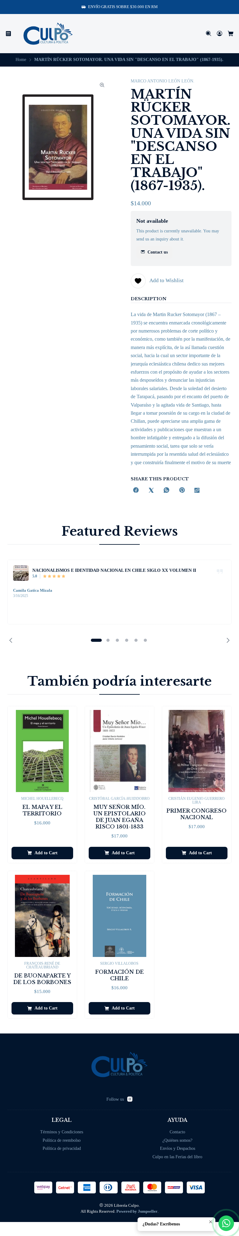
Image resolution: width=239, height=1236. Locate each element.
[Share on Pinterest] (181, 491)
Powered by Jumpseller (136, 1211)
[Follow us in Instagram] (130, 1099)
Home (21, 60)
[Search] (208, 33)
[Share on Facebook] (136, 491)
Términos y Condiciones (61, 1132)
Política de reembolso (62, 1140)
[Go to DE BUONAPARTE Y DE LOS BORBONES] (42, 916)
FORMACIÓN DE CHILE (119, 975)
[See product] (21, 573)
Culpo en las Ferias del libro (177, 1156)
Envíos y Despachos (177, 1148)
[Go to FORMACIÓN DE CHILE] (119, 916)
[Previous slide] (12, 640)
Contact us (158, 252)
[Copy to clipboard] (197, 491)
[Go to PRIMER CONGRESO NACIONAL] (196, 751)
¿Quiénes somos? (177, 1140)
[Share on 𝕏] (151, 491)
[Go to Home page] (48, 34)
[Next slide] (227, 640)
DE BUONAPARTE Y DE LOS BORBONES (42, 979)
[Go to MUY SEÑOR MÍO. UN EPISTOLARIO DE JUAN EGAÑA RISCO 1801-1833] (119, 751)
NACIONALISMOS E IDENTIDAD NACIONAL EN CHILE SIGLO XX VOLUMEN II (114, 570)
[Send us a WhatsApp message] (226, 1223)
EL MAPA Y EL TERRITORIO (42, 810)
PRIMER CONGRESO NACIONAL (196, 814)
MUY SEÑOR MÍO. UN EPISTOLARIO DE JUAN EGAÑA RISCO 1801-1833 (119, 817)
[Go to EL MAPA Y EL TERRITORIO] (42, 751)
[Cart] (230, 33)
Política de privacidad (62, 1148)
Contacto (177, 1132)
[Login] (219, 33)
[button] (96, 640)
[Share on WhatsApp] (166, 491)
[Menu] (8, 33)
